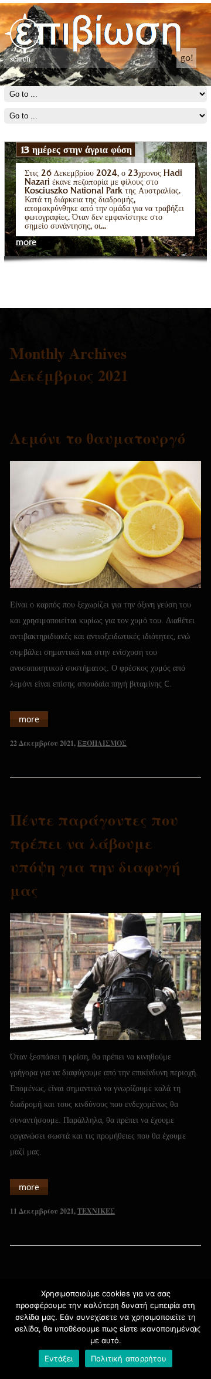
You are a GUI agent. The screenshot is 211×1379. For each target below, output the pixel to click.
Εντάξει (59, 1358)
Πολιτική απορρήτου (129, 1358)
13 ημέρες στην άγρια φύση (75, 149)
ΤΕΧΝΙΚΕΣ (96, 1211)
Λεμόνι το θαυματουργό (97, 438)
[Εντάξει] (196, 1329)
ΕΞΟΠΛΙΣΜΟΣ (102, 743)
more (26, 242)
